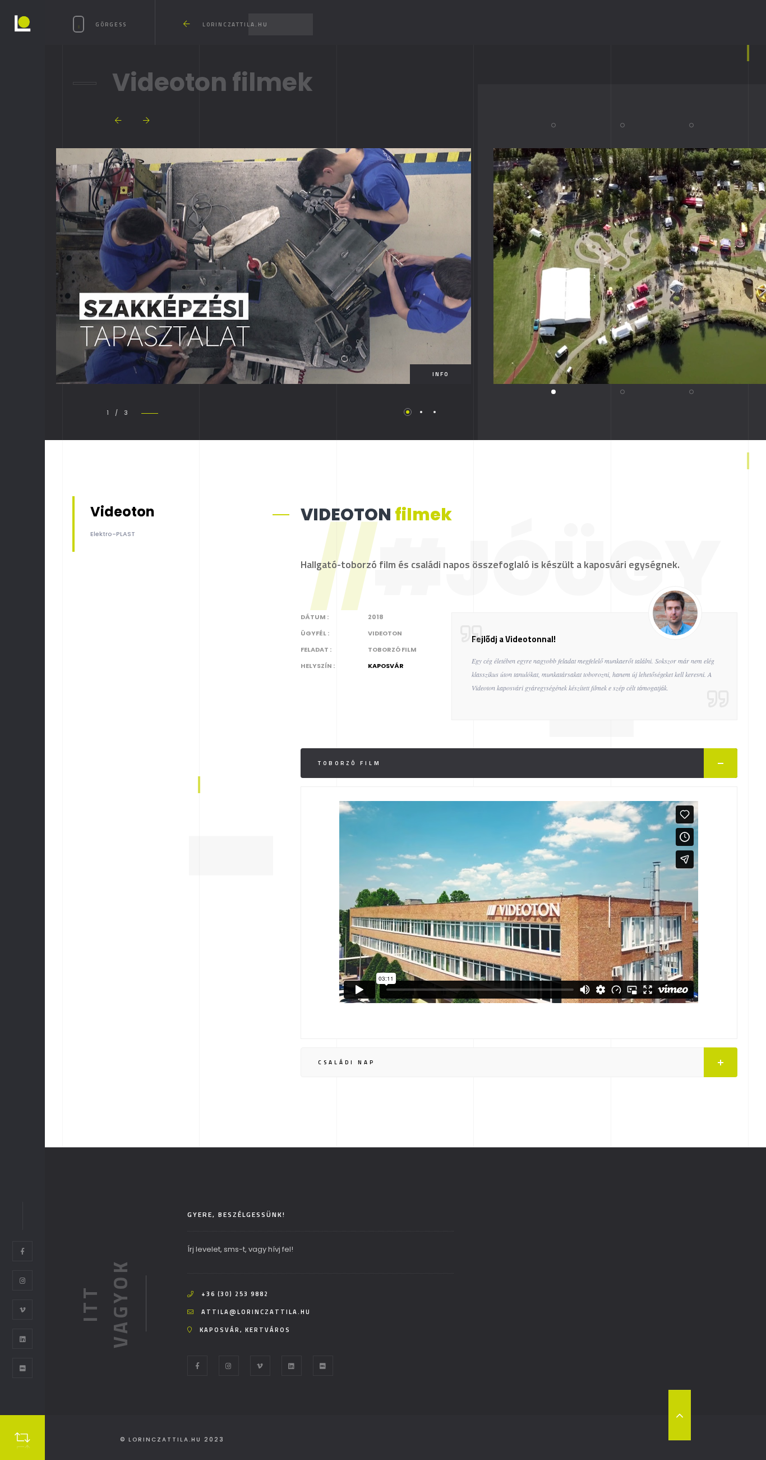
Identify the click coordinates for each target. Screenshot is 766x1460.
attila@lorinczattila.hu (256, 1311)
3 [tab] (435, 412)
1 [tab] (408, 412)
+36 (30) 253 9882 (235, 1293)
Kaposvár (386, 665)
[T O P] (679, 1415)
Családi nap (346, 1062)
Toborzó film (349, 763)
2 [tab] (421, 412)
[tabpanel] (263, 266)
